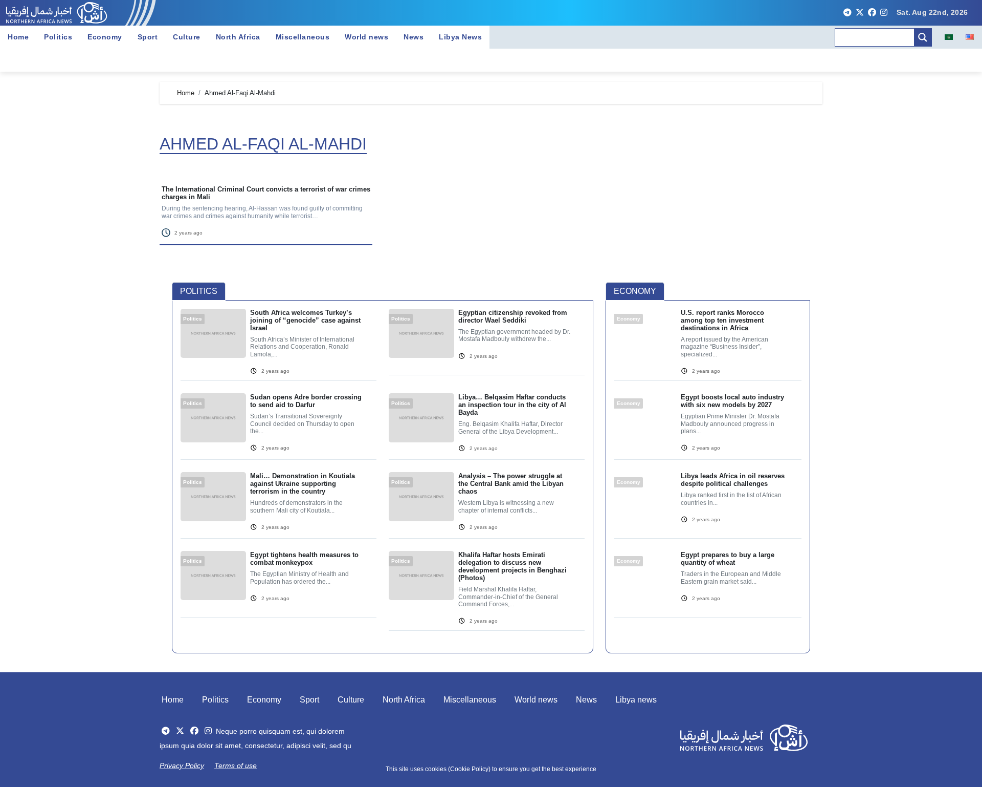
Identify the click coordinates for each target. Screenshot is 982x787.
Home (18, 37)
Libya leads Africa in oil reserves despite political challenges (733, 479)
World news (366, 37)
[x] (860, 13)
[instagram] (883, 13)
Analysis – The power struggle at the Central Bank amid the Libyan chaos (511, 483)
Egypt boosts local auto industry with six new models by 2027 (732, 401)
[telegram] (847, 13)
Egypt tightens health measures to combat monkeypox (304, 558)
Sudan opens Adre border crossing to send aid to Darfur (306, 401)
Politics (58, 37)
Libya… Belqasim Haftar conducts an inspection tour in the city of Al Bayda (512, 404)
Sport (148, 37)
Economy (104, 37)
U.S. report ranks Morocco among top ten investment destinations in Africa (722, 320)
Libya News (460, 37)
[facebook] (872, 13)
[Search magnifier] (922, 37)
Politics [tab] (198, 291)
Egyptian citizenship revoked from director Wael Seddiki (512, 316)
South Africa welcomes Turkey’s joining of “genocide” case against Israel (305, 320)
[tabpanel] (382, 476)
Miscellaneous (303, 37)
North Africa (238, 37)
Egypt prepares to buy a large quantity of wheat (727, 558)
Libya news (636, 699)
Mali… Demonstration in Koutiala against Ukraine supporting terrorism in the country (302, 483)
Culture (186, 37)
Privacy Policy (182, 765)
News (413, 37)
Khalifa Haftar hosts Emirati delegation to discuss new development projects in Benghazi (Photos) (512, 566)
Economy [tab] (635, 291)
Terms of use (235, 765)
